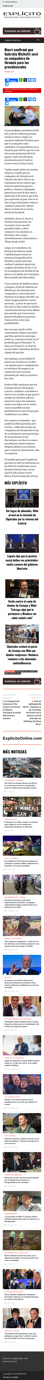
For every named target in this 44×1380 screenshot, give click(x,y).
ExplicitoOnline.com (22, 738)
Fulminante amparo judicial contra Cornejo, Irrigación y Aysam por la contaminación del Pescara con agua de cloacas (22, 1024)
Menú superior (11, 2)
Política (12, 673)
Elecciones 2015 (22, 671)
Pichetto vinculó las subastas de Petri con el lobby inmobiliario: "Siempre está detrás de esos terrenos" (22, 1141)
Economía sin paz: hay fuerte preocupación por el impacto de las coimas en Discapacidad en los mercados (22, 1180)
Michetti (33, 671)
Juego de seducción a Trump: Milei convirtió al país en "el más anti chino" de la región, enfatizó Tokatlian (22, 1063)
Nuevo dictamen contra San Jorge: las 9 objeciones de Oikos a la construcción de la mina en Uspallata (22, 1258)
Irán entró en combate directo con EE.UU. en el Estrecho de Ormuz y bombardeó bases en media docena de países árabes (21, 785)
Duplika (15, 1377)
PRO (18, 673)
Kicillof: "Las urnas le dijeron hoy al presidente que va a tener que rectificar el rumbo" (21, 1102)
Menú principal (14, 40)
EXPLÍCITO (21, 1374)
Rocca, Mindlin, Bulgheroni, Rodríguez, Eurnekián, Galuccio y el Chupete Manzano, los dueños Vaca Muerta (22, 1297)
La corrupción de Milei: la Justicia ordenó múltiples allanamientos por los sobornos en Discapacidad (22, 1219)
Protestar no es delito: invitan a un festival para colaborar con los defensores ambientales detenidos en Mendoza (21, 824)
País (6, 673)
